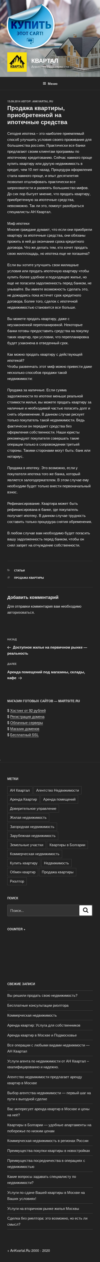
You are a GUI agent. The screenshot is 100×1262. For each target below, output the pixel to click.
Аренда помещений (59, 799)
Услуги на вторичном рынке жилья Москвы (43, 1208)
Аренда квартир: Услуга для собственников (43, 1025)
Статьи (19, 570)
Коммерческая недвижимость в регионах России (47, 1140)
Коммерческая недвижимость (34, 853)
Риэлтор (17, 881)
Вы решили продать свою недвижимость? (42, 995)
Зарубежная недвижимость (33, 835)
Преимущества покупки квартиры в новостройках (48, 1150)
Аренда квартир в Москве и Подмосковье (42, 1034)
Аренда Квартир (23, 799)
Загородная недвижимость (32, 826)
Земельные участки (26, 844)
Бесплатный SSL (24, 734)
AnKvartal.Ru (42, 101)
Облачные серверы (26, 722)
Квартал (44, 60)
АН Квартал (20, 790)
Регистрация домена (27, 716)
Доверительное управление (33, 808)
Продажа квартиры (29, 577)
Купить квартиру (24, 862)
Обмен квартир (22, 871)
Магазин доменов (24, 728)
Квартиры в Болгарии (67, 844)
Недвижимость (56, 862)
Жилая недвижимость (28, 817)
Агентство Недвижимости (57, 790)
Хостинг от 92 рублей (28, 710)
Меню (53, 83)
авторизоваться (20, 612)
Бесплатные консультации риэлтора (37, 1005)
